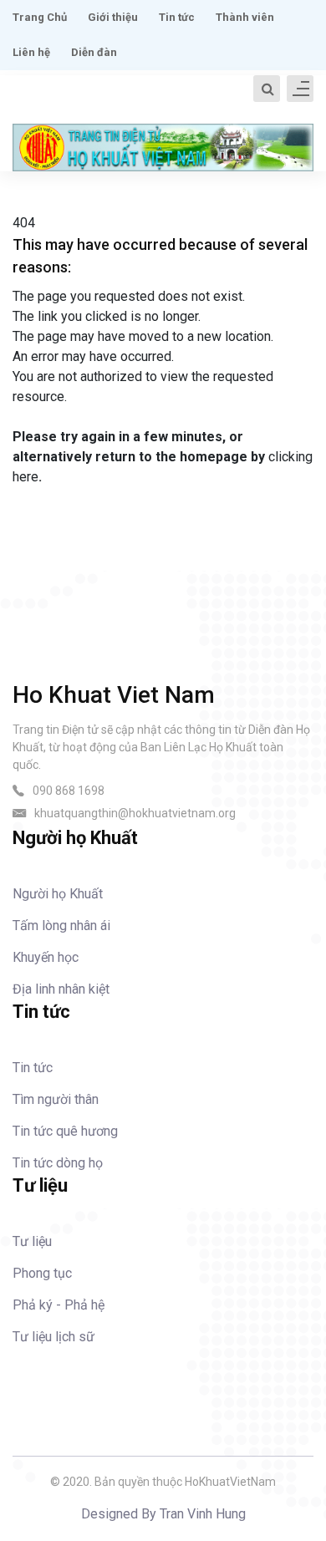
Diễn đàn (94, 52)
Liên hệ (31, 52)
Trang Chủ (40, 17)
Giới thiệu (113, 17)
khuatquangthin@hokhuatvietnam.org (135, 813)
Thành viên (245, 17)
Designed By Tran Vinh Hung (163, 1514)
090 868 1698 (68, 790)
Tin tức (177, 17)
